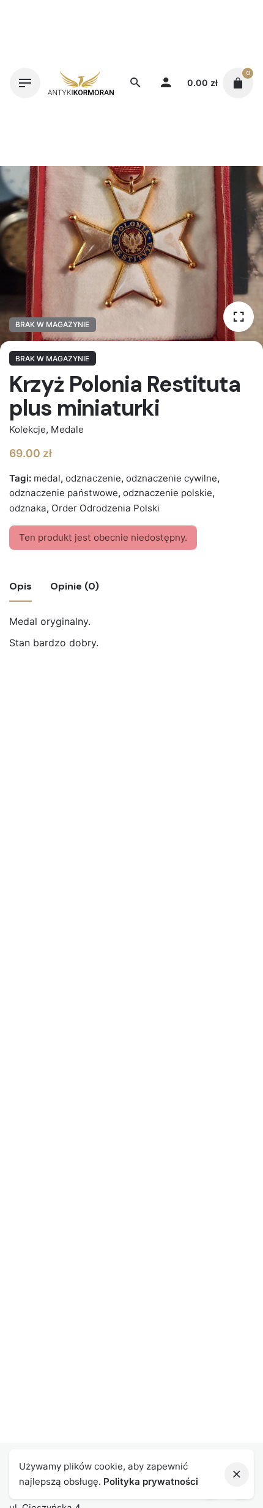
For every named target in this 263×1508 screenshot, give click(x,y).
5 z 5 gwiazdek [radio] (151, 737)
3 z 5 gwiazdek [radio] (131, 737)
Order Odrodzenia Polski (105, 508)
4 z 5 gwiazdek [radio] (141, 737)
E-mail (27, 934)
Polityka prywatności (150, 1481)
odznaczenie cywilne (171, 478)
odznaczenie (93, 478)
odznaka (27, 508)
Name (26, 885)
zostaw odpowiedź (48, 757)
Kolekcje (27, 429)
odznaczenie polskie (167, 493)
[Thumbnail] (81, 83)
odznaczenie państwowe (63, 493)
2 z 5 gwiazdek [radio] (121, 737)
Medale (67, 429)
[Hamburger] (25, 83)
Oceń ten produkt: (55, 737)
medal (47, 478)
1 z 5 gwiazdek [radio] (112, 737)
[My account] (165, 83)
